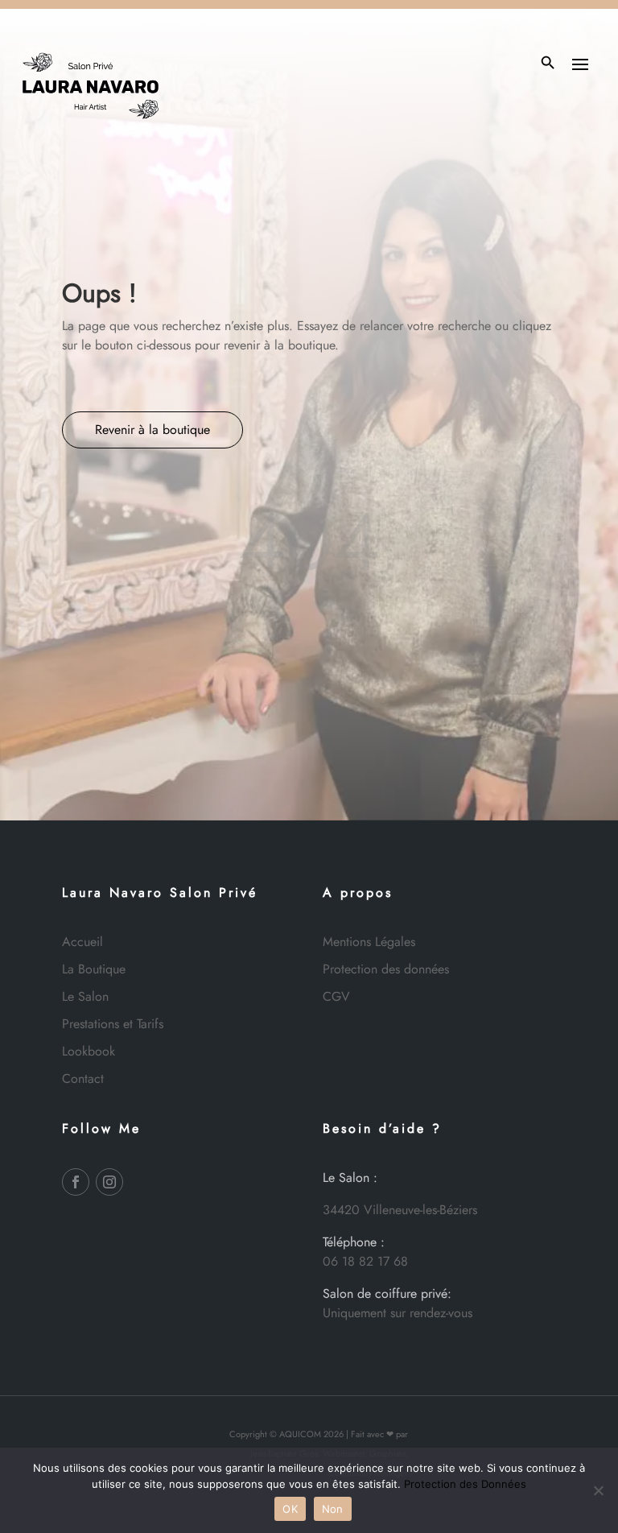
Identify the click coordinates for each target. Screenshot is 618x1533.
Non (333, 1508)
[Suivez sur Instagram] (109, 1182)
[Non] (598, 1490)
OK (290, 1508)
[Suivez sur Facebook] (75, 1182)
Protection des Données (465, 1483)
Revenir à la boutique (152, 429)
